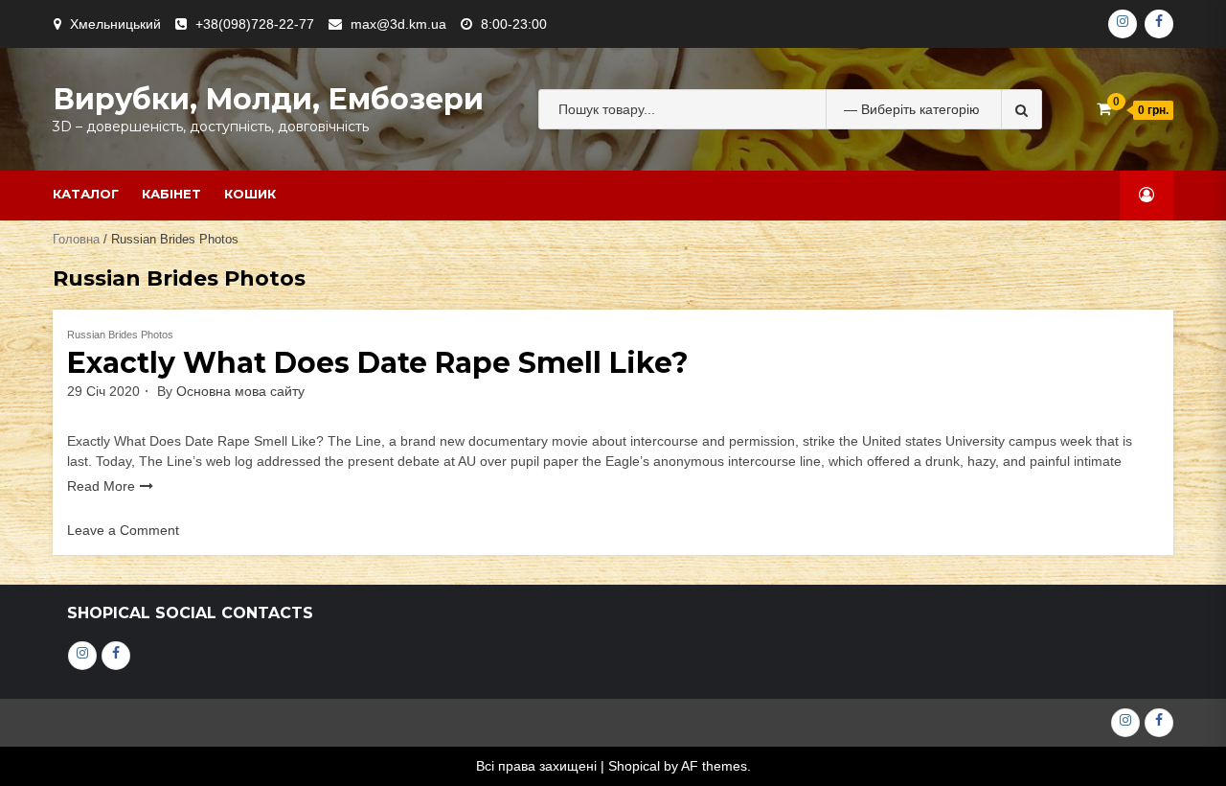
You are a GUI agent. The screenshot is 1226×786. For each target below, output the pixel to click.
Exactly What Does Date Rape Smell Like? (378, 363)
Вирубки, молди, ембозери (268, 99)
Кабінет (171, 193)
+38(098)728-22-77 (254, 24)
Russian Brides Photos (120, 334)
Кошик (250, 193)
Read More (101, 486)
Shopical (634, 766)
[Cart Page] (1104, 109)
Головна (76, 239)
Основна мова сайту (240, 391)
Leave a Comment (123, 530)
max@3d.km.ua (398, 24)
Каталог (86, 193)
